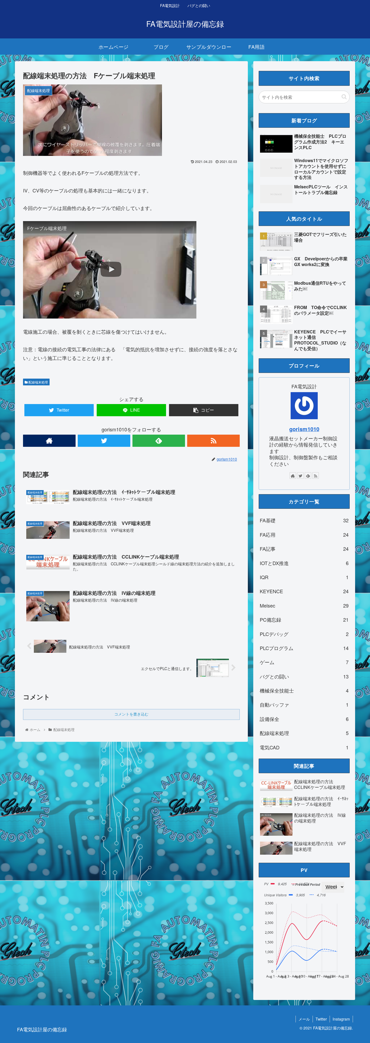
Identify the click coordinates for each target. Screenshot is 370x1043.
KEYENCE (304, 591)
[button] (344, 97)
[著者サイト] (49, 441)
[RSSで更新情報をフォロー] (213, 441)
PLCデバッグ (304, 633)
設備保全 (304, 718)
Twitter (321, 1019)
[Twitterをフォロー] (104, 441)
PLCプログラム (304, 647)
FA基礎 (304, 520)
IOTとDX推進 (304, 562)
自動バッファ (304, 704)
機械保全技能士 (304, 690)
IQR (304, 576)
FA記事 (304, 548)
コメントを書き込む (131, 714)
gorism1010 (304, 429)
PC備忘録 (304, 619)
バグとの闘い (304, 676)
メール (304, 1019)
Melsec (304, 605)
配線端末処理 (38, 382)
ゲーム (304, 661)
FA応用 (304, 534)
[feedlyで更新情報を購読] (158, 441)
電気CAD (304, 747)
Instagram (341, 1019)
